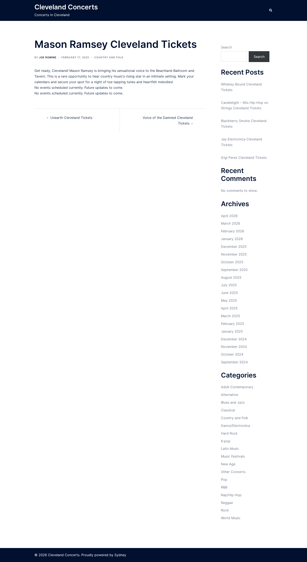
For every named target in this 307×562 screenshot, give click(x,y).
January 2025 (232, 331)
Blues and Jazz (233, 402)
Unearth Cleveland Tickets (71, 118)
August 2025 (231, 277)
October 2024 (232, 354)
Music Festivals (233, 456)
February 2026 (232, 231)
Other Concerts (233, 472)
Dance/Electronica (235, 425)
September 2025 (234, 270)
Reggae (227, 503)
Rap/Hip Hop (231, 495)
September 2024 (234, 362)
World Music (230, 518)
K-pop (225, 441)
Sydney (120, 555)
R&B (224, 487)
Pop (224, 479)
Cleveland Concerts (66, 7)
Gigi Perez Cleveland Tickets (244, 157)
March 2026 (230, 223)
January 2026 (232, 239)
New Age (228, 464)
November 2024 (234, 347)
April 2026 (229, 216)
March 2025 (230, 316)
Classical (228, 410)
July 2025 (229, 285)
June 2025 (229, 293)
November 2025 (234, 254)
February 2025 (232, 324)
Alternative (229, 395)
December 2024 (234, 339)
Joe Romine (47, 57)
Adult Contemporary (237, 387)
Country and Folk (108, 57)
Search (226, 47)
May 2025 (229, 300)
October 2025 (232, 262)
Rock (225, 510)
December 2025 (234, 246)
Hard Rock (229, 433)
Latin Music (230, 448)
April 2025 (229, 308)
